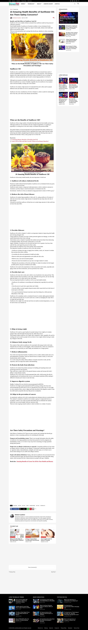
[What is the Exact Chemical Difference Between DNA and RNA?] (36, 607)
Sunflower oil (42, 505)
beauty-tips (16, 9)
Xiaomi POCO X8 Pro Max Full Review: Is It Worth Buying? (22, 619)
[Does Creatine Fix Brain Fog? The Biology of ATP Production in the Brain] (62, 48)
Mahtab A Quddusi (20, 514)
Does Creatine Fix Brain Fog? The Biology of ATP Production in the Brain (71, 47)
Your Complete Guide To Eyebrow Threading (46, 539)
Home (11, 9)
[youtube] (72, 1)
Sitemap (46, 628)
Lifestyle (57, 3)
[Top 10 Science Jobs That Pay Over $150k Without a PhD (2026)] (36, 601)
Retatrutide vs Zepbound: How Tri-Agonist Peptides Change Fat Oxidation (71, 27)
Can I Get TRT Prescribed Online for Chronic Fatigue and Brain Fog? (73, 100)
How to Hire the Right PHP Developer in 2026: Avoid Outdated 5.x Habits (21, 601)
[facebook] (70, 1)
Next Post (53, 571)
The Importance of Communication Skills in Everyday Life (71, 606)
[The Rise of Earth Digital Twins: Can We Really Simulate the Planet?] (12, 614)
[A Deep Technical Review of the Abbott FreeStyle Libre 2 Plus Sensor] (62, 41)
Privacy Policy (63, 628)
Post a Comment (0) (32, 567)
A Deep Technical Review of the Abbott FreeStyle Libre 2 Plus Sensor (71, 40)
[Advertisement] (32, 107)
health (27, 505)
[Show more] (36, 509)
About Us (51, 628)
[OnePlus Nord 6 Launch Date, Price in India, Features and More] (12, 608)
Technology (31, 3)
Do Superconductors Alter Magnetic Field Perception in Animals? (46, 613)
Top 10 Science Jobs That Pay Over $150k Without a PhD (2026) (47, 600)
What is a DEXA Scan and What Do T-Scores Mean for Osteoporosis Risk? (63, 86)
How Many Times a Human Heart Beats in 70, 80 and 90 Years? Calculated (72, 34)
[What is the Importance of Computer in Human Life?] (60, 620)
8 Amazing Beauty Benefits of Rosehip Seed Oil (24, 139)
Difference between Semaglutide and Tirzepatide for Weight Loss (63, 100)
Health (39, 3)
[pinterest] (74, 1)
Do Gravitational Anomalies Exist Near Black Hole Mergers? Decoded (47, 620)
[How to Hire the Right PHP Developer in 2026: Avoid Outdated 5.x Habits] (12, 601)
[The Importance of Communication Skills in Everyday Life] (60, 607)
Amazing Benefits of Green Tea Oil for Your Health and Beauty (34, 461)
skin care (37, 505)
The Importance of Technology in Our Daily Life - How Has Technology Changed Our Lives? (71, 613)
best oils (19, 505)
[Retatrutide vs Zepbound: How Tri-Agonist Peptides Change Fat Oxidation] (62, 27)
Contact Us (57, 628)
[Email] (33, 509)
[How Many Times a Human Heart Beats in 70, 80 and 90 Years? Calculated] (62, 34)
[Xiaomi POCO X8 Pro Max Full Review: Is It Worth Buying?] (12, 620)
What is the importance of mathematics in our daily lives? (71, 600)
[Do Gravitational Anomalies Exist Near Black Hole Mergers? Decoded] (36, 620)
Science (23, 3)
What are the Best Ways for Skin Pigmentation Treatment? (17, 539)
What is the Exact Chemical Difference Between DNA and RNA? (46, 606)
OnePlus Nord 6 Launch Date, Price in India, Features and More (23, 607)
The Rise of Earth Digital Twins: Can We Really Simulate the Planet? (23, 613)
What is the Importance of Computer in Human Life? (70, 619)
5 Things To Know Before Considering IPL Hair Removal (32, 539)
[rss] (78, 1)
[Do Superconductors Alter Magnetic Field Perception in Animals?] (36, 614)
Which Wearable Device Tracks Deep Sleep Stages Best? (73, 86)
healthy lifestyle (32, 505)
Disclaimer (70, 628)
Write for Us (40, 628)
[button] (75, 4)
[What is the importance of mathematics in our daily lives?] (60, 601)
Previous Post (12, 571)
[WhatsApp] (28, 509)
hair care (23, 505)
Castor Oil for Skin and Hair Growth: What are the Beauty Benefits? (30, 141)
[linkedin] (76, 1)
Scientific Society (48, 3)
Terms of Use (76, 628)
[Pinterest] (31, 509)
